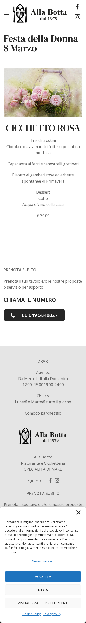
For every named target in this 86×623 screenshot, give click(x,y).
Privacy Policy (52, 614)
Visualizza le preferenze (43, 602)
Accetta (43, 576)
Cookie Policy (31, 614)
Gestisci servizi (42, 561)
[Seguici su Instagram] (77, 17)
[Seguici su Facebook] (77, 7)
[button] (78, 512)
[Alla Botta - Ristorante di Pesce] (40, 13)
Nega (43, 589)
